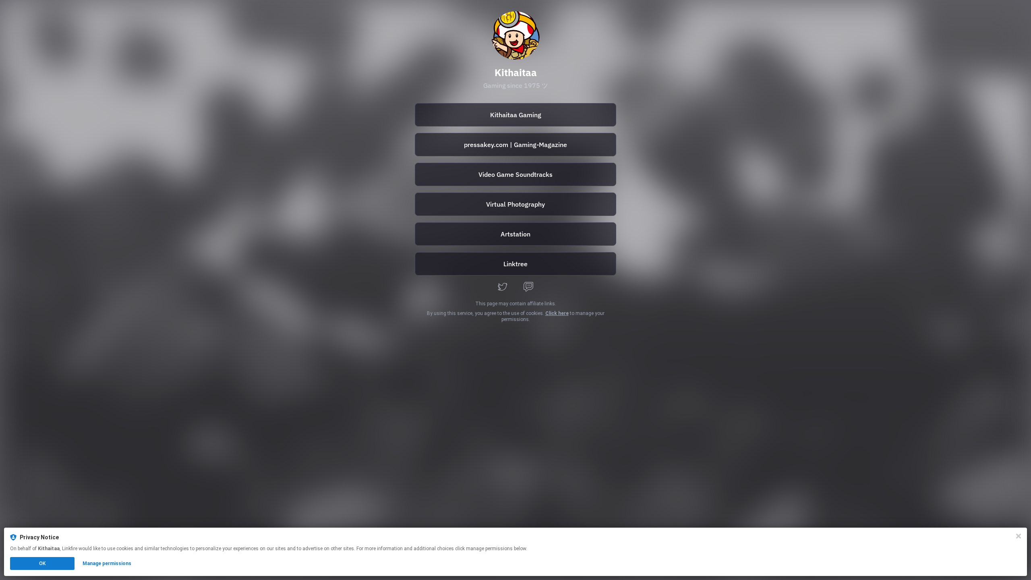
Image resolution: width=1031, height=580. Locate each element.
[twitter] (503, 287)
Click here (557, 313)
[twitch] (528, 287)
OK (42, 563)
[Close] (1018, 536)
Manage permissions (107, 563)
